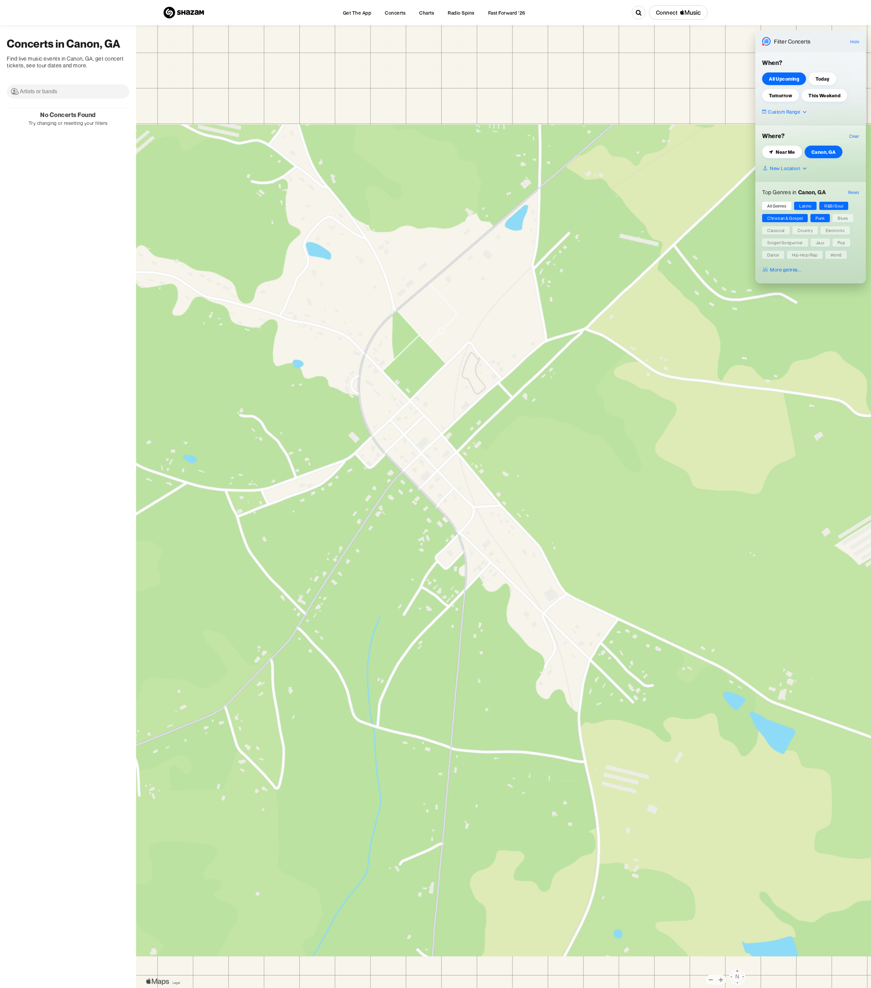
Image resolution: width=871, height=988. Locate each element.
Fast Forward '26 (506, 13)
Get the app (357, 13)
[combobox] (68, 91)
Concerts (395, 13)
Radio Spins (461, 13)
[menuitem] (357, 13)
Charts (426, 13)
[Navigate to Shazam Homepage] (183, 12)
